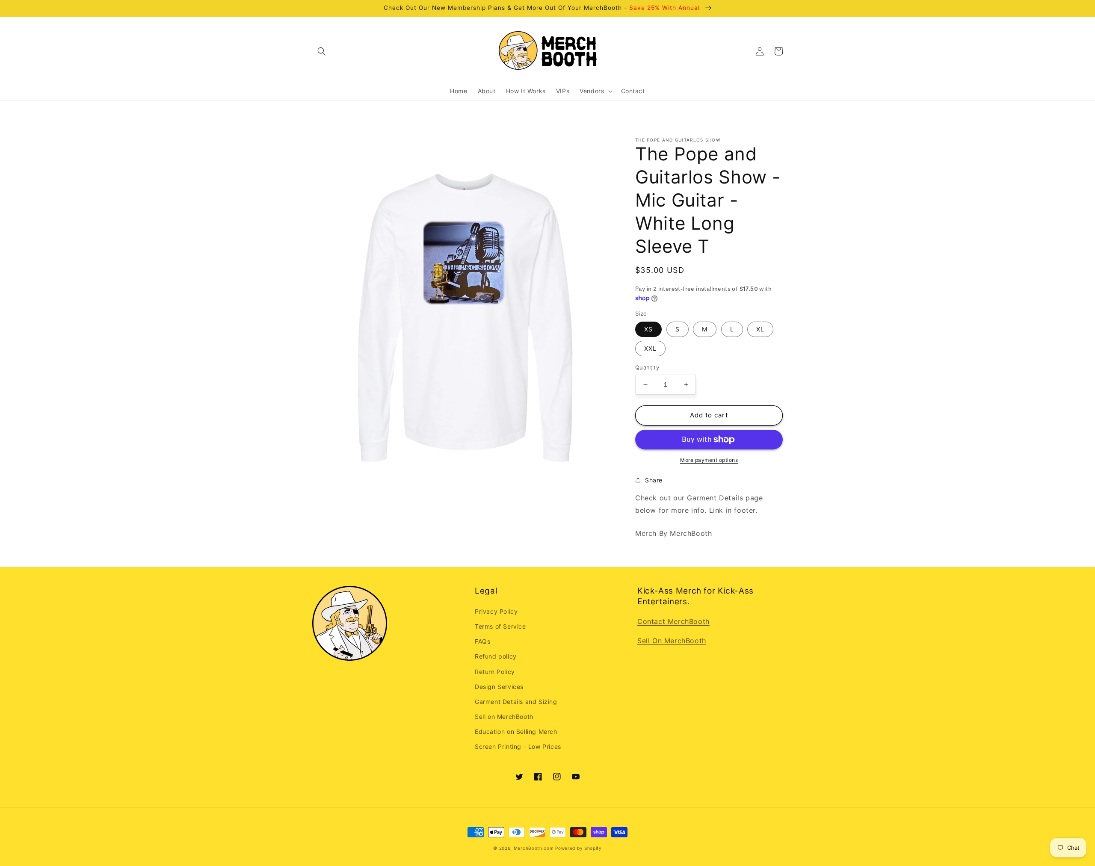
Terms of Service (500, 626)
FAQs (482, 641)
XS (648, 329)
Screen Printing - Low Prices (518, 746)
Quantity (647, 367)
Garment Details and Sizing (516, 701)
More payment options (709, 460)
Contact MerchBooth (673, 621)
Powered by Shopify (578, 848)
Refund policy (496, 656)
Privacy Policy (496, 611)
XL (760, 329)
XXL (650, 348)
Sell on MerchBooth (504, 716)
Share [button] (654, 480)
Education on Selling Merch (516, 731)
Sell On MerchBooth (671, 640)
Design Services (499, 686)
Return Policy (495, 671)
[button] (321, 51)
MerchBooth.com (534, 848)
